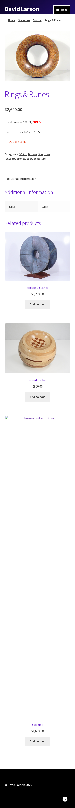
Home (11, 20)
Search (37, 801)
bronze (21, 158)
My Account (12, 801)
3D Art (23, 154)
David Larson (22, 9)
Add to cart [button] (38, 304)
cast (29, 158)
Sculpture (24, 20)
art (13, 158)
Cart (58, 798)
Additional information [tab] (20, 179)
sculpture (40, 158)
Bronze (37, 20)
